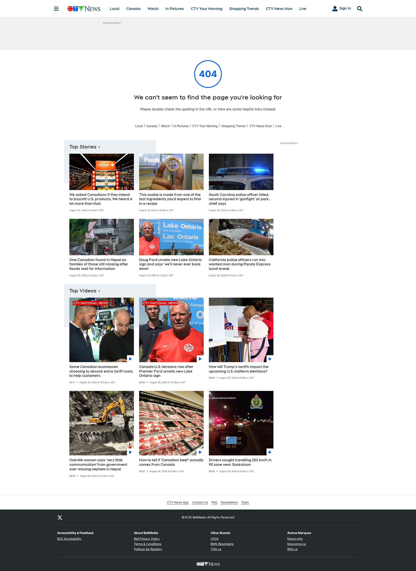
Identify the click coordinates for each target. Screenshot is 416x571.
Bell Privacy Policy (147, 538)
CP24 (214, 538)
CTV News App (178, 502)
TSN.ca (216, 549)
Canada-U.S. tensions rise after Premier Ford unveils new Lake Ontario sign (166, 371)
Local (114, 9)
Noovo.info (295, 538)
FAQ (214, 502)
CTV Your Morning (206, 9)
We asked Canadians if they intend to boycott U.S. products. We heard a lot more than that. (100, 199)
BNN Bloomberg (222, 544)
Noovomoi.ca (296, 544)
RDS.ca (292, 549)
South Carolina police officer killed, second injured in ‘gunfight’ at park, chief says (239, 199)
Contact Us (200, 502)
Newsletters (229, 502)
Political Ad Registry (148, 549)
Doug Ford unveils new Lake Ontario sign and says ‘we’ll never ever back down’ (170, 264)
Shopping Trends (244, 9)
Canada (133, 9)
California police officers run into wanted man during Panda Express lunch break (240, 264)
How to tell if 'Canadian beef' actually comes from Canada (171, 462)
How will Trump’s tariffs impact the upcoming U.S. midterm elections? (238, 369)
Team (245, 502)
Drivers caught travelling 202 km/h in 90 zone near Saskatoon (240, 462)
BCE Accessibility (69, 538)
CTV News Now (279, 9)
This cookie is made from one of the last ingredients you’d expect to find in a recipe (170, 199)
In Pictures (175, 9)
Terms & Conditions (147, 544)
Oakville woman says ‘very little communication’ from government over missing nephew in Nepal (98, 464)
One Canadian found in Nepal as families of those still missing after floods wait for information (98, 264)
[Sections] (56, 8)
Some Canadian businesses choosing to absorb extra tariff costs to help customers (101, 371)
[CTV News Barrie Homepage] (84, 8)
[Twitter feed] (59, 517)
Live (302, 9)
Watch (153, 9)
